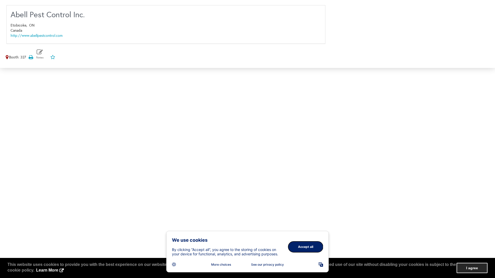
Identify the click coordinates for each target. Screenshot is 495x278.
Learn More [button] (47, 270)
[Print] (30, 57)
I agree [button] (472, 268)
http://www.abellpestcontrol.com (37, 35)
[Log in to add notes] (39, 54)
